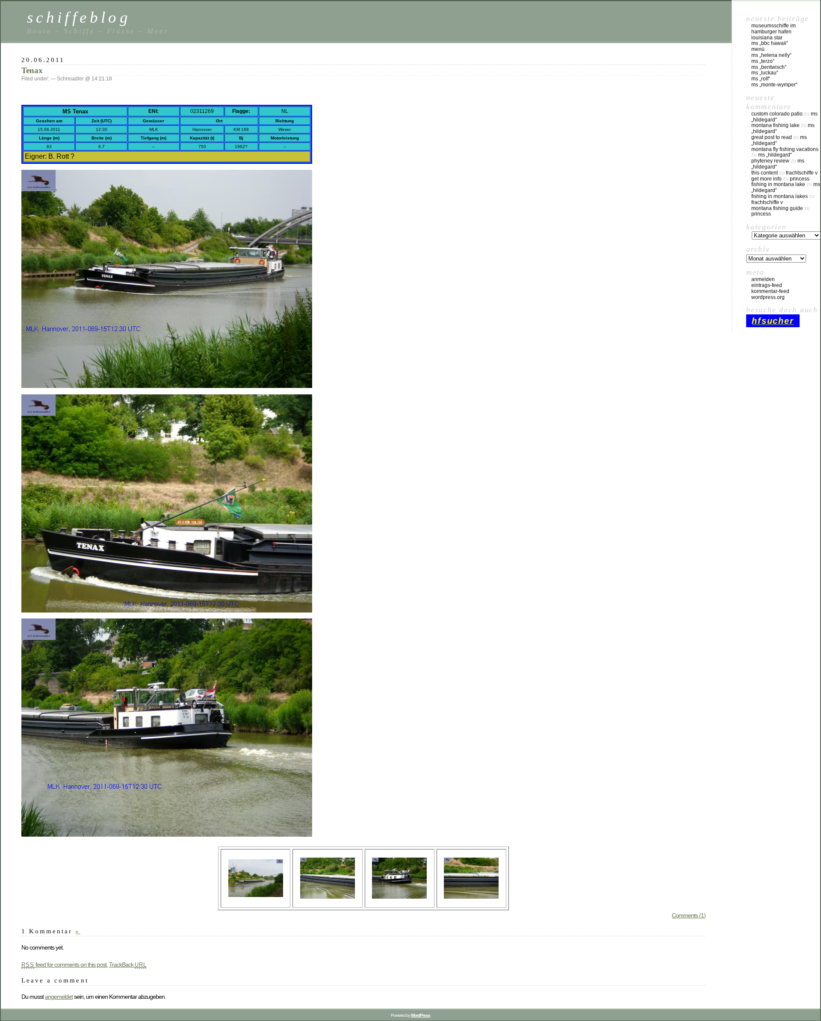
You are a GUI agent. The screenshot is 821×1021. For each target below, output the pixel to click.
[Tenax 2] (166, 385)
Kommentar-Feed (770, 291)
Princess (799, 179)
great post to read (771, 137)
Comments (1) (689, 915)
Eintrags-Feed (766, 285)
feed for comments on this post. (64, 964)
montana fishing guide (777, 208)
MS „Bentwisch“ (768, 67)
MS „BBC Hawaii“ (769, 43)
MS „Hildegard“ (775, 155)
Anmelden (763, 279)
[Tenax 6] (327, 896)
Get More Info (766, 179)
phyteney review (770, 161)
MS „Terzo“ (762, 61)
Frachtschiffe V (802, 173)
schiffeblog (79, 17)
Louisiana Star (767, 38)
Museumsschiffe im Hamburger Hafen (773, 29)
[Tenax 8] (166, 834)
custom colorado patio (777, 114)
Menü (758, 49)
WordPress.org (768, 297)
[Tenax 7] (399, 896)
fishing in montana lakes (779, 196)
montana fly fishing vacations (784, 149)
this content (764, 173)
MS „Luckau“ (764, 73)
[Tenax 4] (166, 610)
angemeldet (59, 996)
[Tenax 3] (255, 894)
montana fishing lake (775, 125)
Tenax (32, 70)
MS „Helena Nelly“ (771, 55)
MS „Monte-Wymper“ (774, 85)
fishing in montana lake (778, 184)
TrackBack (128, 964)
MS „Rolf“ (760, 79)
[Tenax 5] (471, 896)
